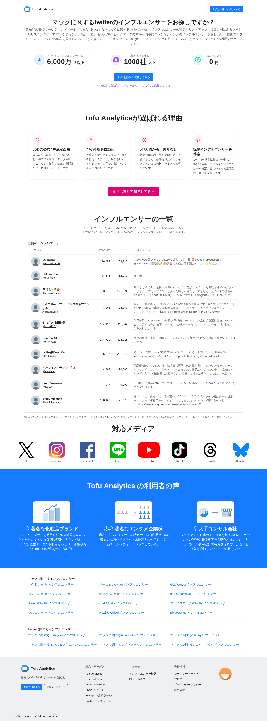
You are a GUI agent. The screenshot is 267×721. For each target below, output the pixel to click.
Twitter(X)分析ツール (98, 700)
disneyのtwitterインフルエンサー (50, 603)
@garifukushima (51, 402)
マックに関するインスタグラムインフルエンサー (62, 644)
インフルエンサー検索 (143, 673)
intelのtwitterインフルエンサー (120, 603)
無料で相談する (31, 687)
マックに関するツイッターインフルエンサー (130, 644)
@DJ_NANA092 (51, 263)
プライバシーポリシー (188, 684)
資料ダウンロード (56, 687)
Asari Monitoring (95, 684)
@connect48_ (50, 341)
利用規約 (179, 690)
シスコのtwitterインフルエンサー (51, 612)
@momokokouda (52, 293)
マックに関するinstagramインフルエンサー (58, 635)
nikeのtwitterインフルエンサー (191, 612)
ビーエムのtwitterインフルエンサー (123, 584)
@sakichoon (49, 277)
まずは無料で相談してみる (226, 9)
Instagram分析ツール (98, 695)
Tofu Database (94, 679)
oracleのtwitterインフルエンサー (121, 612)
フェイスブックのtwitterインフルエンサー (199, 603)
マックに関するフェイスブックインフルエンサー (204, 644)
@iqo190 (48, 386)
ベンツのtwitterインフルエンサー (51, 593)
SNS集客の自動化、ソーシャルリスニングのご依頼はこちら (133, 85)
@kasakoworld (50, 312)
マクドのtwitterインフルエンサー (51, 584)
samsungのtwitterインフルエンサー (194, 593)
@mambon (49, 371)
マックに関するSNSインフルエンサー (197, 635)
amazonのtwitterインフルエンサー (123, 593)
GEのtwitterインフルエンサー (190, 584)
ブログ (178, 679)
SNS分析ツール (95, 690)
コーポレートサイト (186, 673)
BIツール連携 (137, 679)
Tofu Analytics (93, 673)
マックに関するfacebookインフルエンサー (129, 635)
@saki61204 (49, 326)
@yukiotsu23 (50, 356)
